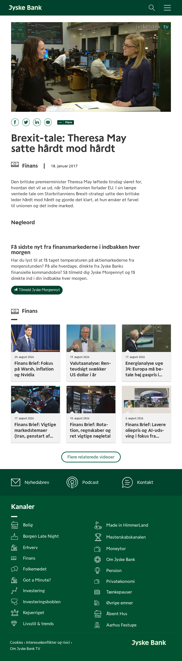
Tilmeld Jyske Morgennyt (38, 290)
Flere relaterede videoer (91, 457)
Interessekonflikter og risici (48, 642)
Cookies (16, 642)
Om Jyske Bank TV (25, 648)
